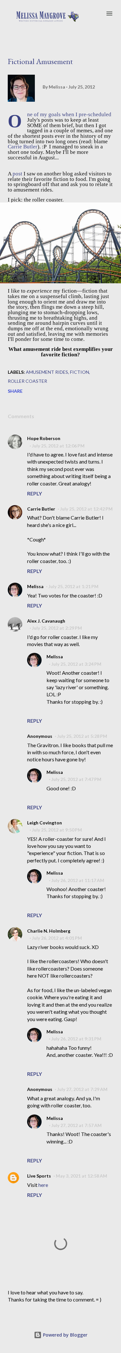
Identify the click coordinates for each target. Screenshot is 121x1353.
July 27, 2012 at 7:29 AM (82, 1089)
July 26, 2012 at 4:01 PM (57, 938)
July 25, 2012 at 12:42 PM (86, 509)
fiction (79, 372)
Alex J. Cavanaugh (46, 621)
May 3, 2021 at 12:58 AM (81, 1176)
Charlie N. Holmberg (48, 931)
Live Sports (39, 1176)
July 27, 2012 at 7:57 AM (76, 1125)
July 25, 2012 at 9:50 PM (57, 829)
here (43, 1185)
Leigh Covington (44, 822)
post (17, 174)
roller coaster (27, 381)
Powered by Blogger (64, 1335)
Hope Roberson (43, 438)
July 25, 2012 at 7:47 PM (76, 779)
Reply (34, 493)
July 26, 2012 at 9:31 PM (76, 1038)
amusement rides (47, 372)
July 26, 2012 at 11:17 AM (77, 880)
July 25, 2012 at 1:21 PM (73, 586)
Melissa (35, 586)
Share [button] (15, 391)
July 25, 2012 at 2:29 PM (57, 628)
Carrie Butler (22, 147)
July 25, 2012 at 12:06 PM (58, 445)
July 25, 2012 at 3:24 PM (76, 664)
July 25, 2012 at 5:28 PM (82, 736)
